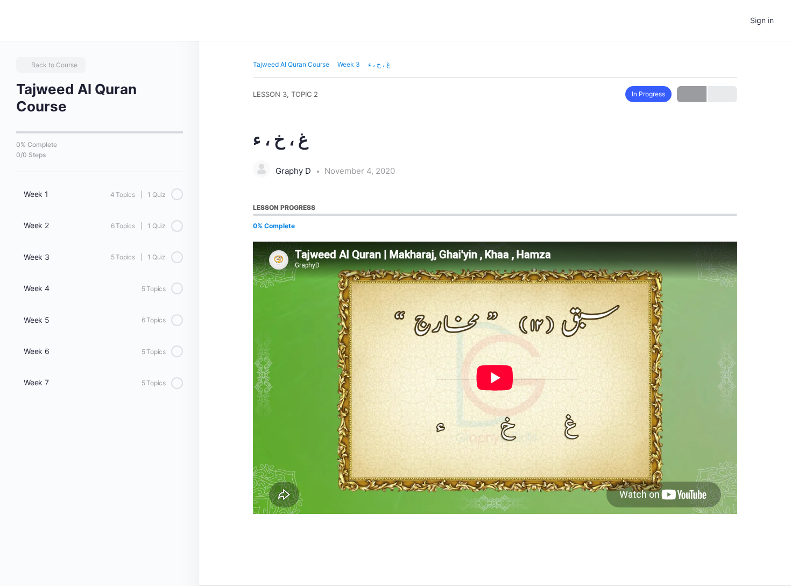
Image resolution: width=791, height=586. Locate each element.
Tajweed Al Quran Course (291, 64)
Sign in (762, 20)
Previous (692, 94)
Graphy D (294, 171)
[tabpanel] (495, 378)
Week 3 (348, 64)
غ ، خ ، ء (379, 64)
